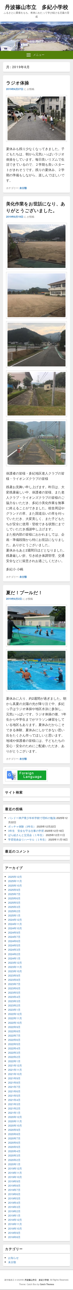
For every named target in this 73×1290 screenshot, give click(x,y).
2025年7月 (14, 894)
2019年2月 (14, 1211)
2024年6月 (14, 941)
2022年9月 (14, 1027)
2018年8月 (14, 1237)
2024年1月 (14, 958)
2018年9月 (14, 1233)
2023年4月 (14, 997)
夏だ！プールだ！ (24, 592)
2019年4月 (14, 1203)
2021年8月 (14, 1082)
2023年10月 (15, 971)
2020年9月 (14, 1130)
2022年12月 (15, 1014)
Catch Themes (47, 1284)
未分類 (23, 188)
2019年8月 (14, 1185)
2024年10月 (15, 928)
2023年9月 (14, 975)
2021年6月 (14, 1091)
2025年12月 (15, 877)
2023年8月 (14, 980)
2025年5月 (14, 902)
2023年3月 (14, 1001)
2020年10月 (15, 1125)
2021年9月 (14, 1078)
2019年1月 (14, 1215)
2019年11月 (15, 1173)
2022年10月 (15, 1023)
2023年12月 (15, 962)
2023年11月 (15, 967)
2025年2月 (14, 911)
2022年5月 (14, 1044)
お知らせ (13, 1258)
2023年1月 (14, 1010)
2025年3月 (14, 907)
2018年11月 (15, 1224)
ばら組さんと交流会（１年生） (26, 835)
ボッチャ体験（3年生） (22, 826)
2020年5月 (14, 1147)
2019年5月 (14, 1198)
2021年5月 (14, 1095)
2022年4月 (14, 1048)
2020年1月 (14, 1164)
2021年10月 (15, 1074)
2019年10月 (15, 1177)
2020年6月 (14, 1142)
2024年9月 (14, 932)
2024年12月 (15, 920)
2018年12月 (15, 1220)
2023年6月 (14, 988)
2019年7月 (14, 1190)
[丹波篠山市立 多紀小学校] (36, 49)
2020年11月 (15, 1121)
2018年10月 (15, 1228)
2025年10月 (15, 885)
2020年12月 (15, 1117)
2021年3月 (14, 1104)
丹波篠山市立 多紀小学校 (36, 7)
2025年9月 (14, 890)
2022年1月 (14, 1061)
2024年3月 (14, 949)
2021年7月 (14, 1087)
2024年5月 (14, 945)
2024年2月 (14, 954)
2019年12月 (15, 1168)
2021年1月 (14, 1113)
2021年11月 (15, 1070)
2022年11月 (15, 1018)
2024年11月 (15, 924)
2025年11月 (15, 881)
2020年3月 (14, 1155)
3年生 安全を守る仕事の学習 (26, 831)
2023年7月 (14, 984)
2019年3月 (14, 1207)
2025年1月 (14, 915)
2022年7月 (14, 1035)
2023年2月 (14, 1005)
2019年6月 (14, 1194)
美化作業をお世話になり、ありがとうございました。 (35, 207)
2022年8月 (14, 1031)
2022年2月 (14, 1057)
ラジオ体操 (17, 82)
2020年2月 (14, 1160)
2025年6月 (14, 898)
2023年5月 (14, 992)
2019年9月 (14, 1181)
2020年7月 (14, 1138)
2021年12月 (15, 1065)
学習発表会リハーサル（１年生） (28, 839)
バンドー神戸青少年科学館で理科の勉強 (32, 818)
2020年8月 (14, 1134)
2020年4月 (14, 1151)
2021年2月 (14, 1108)
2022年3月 (14, 1052)
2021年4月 (14, 1100)
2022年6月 (14, 1040)
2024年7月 (14, 937)
